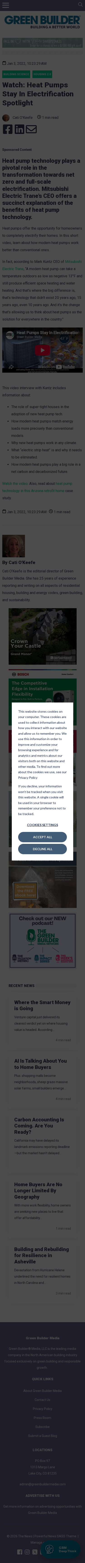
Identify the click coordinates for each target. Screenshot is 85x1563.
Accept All (42, 837)
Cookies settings (42, 825)
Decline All (42, 849)
